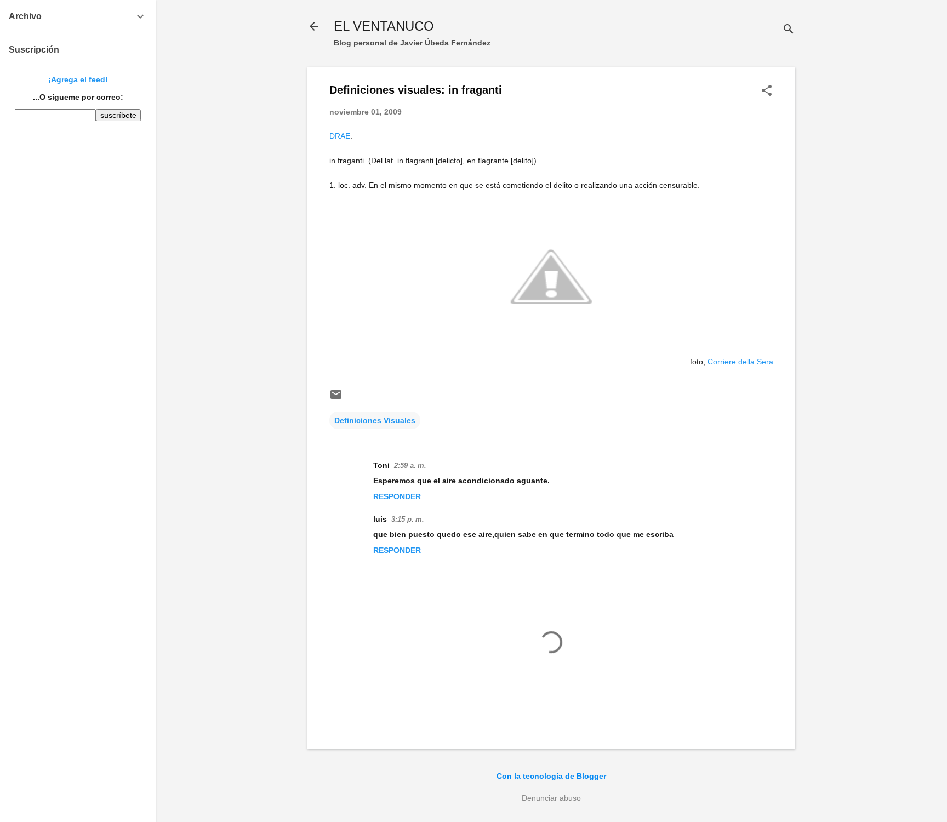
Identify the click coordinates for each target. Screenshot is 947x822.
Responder (397, 496)
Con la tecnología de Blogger (551, 776)
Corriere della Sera (740, 361)
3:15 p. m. (407, 519)
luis (380, 519)
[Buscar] (788, 30)
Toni (381, 465)
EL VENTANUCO (384, 26)
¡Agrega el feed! (78, 79)
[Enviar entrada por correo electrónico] (336, 398)
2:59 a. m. (410, 465)
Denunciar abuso (551, 798)
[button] (766, 91)
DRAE (339, 136)
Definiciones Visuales (374, 420)
